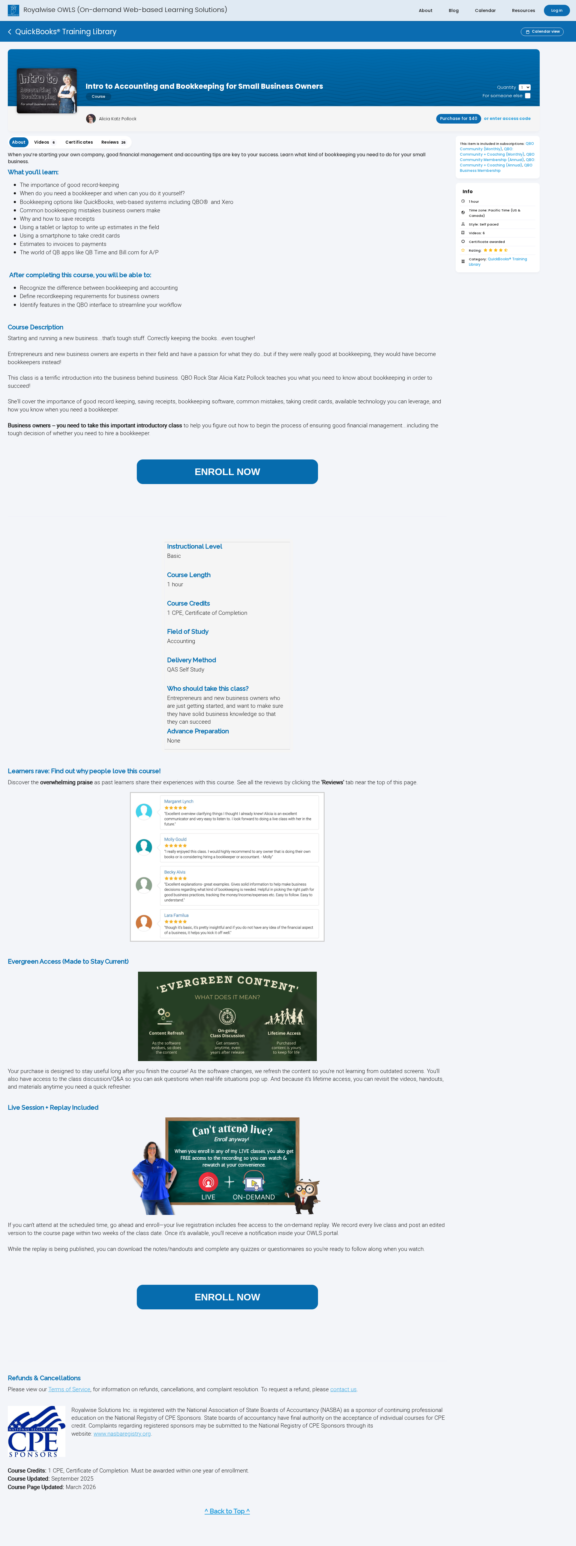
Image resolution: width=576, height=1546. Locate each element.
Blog (454, 10)
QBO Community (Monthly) (497, 146)
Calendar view (546, 31)
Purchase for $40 (458, 118)
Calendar (485, 10)
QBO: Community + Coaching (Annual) (498, 162)
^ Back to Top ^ (227, 1511)
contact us (343, 1389)
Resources (523, 10)
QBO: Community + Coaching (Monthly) (492, 151)
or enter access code (507, 118)
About (426, 10)
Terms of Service (69, 1389)
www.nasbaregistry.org (122, 1433)
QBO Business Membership (496, 168)
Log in (556, 10)
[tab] (19, 142)
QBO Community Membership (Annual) (498, 157)
